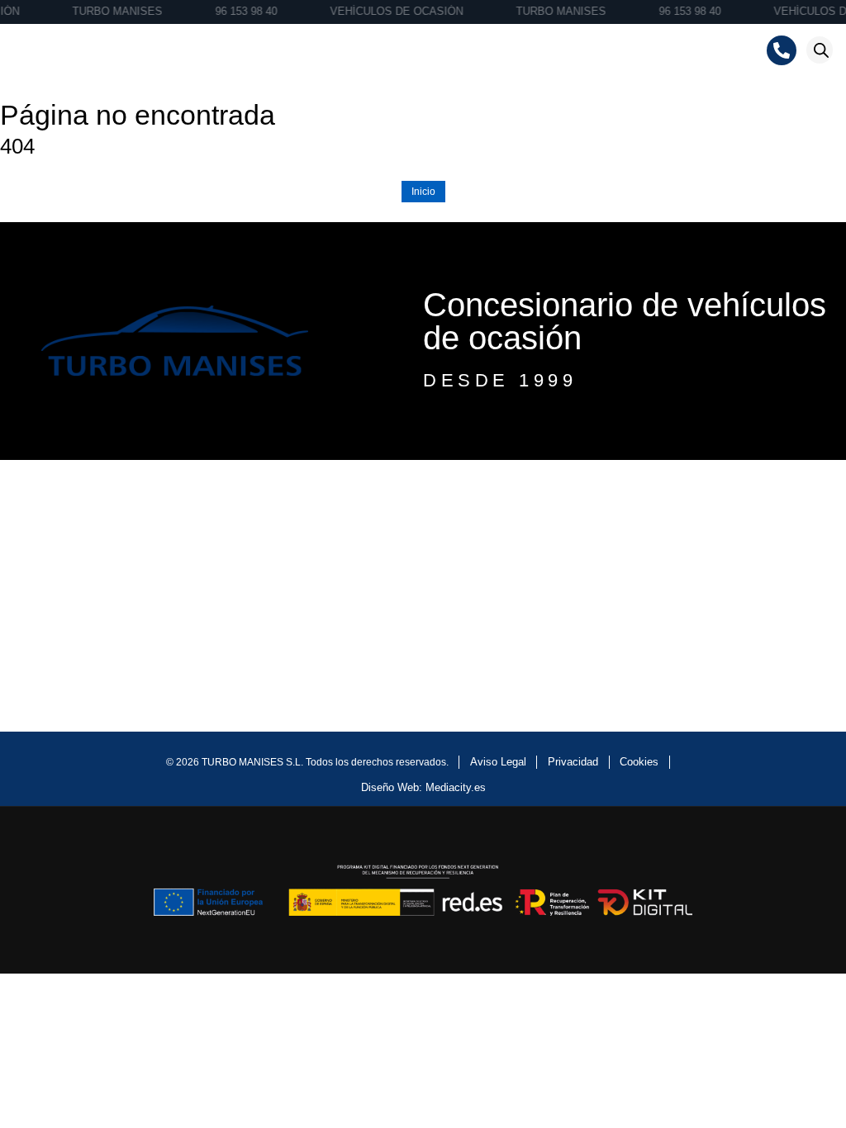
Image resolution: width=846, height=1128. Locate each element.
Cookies (639, 762)
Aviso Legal (498, 762)
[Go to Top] (813, 1081)
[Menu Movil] (26, 50)
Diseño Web (390, 787)
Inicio (423, 191)
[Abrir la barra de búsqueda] (821, 50)
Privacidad (573, 762)
